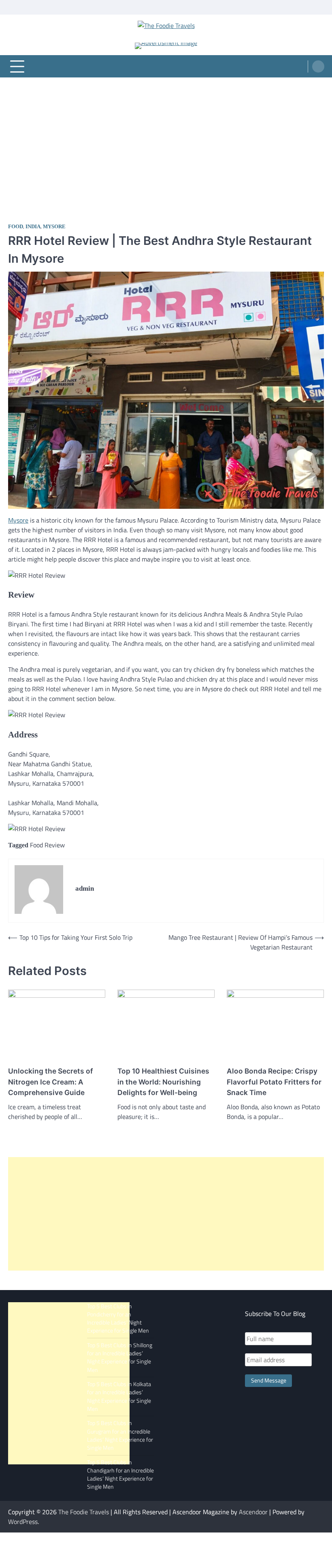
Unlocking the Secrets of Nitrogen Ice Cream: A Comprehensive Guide (50, 1081)
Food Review (47, 845)
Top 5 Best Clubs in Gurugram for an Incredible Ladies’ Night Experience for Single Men (120, 1435)
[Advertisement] (166, 138)
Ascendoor (253, 1512)
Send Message (268, 1380)
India (33, 226)
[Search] (318, 66)
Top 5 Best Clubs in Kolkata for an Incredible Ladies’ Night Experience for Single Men (119, 1396)
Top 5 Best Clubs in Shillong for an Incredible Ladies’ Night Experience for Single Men (119, 1357)
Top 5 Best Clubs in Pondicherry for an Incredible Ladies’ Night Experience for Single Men (118, 1318)
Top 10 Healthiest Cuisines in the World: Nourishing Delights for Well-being (163, 1081)
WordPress (23, 1521)
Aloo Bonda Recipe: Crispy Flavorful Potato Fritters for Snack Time (274, 1081)
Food (15, 226)
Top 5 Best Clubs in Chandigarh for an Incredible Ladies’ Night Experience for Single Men (120, 1474)
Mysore (54, 226)
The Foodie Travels (83, 1512)
